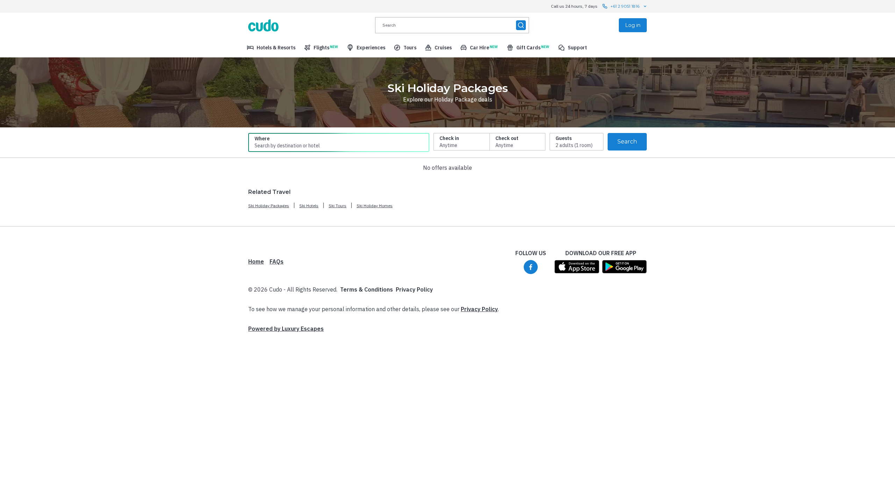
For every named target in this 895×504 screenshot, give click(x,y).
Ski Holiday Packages (268, 205)
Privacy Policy (414, 289)
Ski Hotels (308, 205)
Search (627, 141)
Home (256, 261)
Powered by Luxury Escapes (286, 328)
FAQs (277, 261)
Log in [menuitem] (632, 25)
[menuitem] (271, 47)
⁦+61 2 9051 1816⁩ (624, 6)
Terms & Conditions (366, 289)
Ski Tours (337, 205)
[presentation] (452, 25)
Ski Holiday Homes (375, 205)
